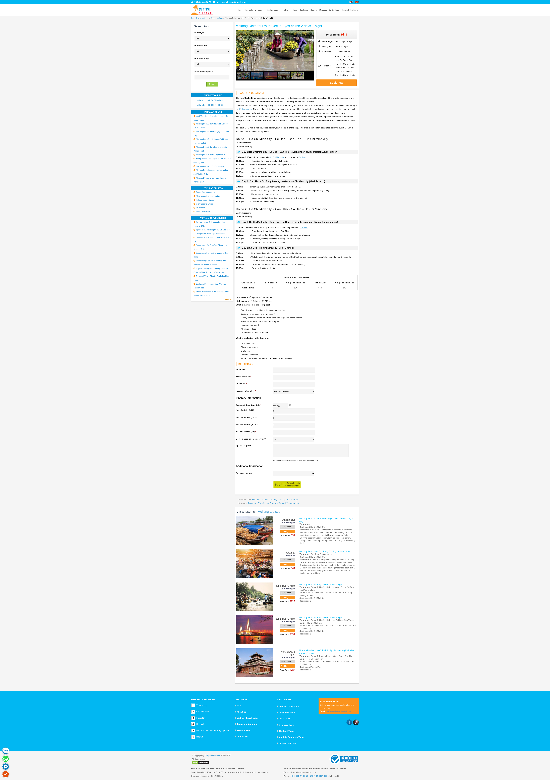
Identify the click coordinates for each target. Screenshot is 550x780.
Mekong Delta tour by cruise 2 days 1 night (320, 584)
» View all (227, 299)
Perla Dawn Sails (203, 212)
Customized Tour (287, 743)
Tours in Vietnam (202, 10)
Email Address (243, 376)
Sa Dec (302, 157)
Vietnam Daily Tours (289, 706)
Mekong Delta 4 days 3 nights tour (210, 155)
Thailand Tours (286, 731)
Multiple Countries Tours (291, 737)
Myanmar (323, 10)
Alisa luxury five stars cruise (208, 196)
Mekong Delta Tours (350, 10)
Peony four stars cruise (205, 192)
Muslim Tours (272, 10)
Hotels (285, 10)
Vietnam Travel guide (248, 718)
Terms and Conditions (248, 724)
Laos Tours (284, 719)
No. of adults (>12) (245, 410)
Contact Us (242, 736)
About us (241, 712)
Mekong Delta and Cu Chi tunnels (210, 166)
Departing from (217, 18)
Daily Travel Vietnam (200, 18)
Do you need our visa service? (251, 439)
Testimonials (243, 730)
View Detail (286, 526)
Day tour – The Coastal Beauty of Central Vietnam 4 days (274, 503)
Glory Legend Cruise (204, 204)
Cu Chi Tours (334, 10)
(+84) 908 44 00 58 (202, 2)
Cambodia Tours (287, 713)
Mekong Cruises (269, 511)
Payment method (244, 473)
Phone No (241, 384)
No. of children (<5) (246, 432)
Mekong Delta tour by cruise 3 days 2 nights (321, 617)
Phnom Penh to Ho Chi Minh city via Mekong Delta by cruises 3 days (326, 652)
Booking (284, 531)
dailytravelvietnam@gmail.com (231, 2)
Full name (240, 369)
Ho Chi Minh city (276, 157)
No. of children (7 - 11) (247, 417)
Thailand (313, 10)
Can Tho (304, 227)
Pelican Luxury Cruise (205, 200)
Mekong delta (245, 109)
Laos (295, 10)
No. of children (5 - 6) (247, 424)
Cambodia (304, 10)
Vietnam (258, 10)
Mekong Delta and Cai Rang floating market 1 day (324, 551)
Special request (243, 446)
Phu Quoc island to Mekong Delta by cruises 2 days (275, 499)
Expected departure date (248, 405)
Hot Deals (249, 10)
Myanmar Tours (286, 725)
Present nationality (246, 391)
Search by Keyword (203, 71)
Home (240, 10)
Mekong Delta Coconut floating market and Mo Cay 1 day (326, 520)
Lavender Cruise (203, 208)
